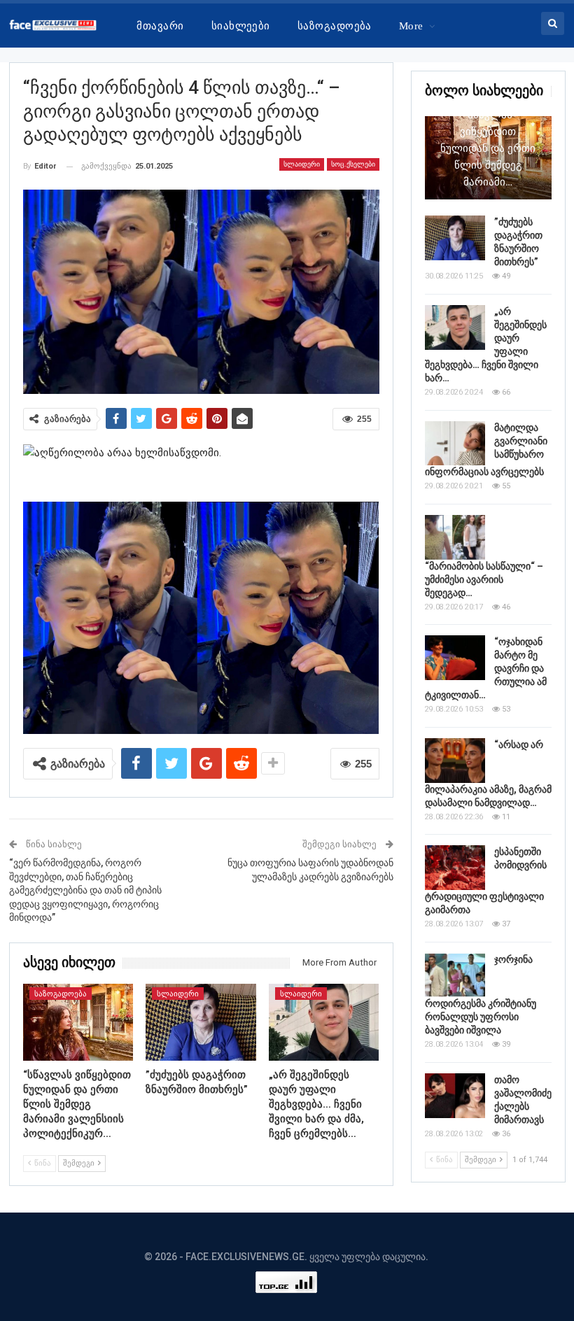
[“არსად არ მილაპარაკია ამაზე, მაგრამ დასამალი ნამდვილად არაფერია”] (455, 760)
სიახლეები (240, 25)
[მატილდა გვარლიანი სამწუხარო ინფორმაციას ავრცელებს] (455, 443)
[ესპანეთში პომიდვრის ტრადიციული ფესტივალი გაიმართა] (455, 867)
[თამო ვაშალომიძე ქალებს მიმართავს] (455, 1095)
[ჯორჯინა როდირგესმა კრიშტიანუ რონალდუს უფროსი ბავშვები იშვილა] (455, 975)
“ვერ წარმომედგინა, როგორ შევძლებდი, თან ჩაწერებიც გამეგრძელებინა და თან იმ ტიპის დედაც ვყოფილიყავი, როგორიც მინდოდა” (85, 890)
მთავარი (159, 25)
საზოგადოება (335, 25)
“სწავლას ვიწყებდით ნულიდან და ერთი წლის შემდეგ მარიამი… (488, 148)
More (411, 25)
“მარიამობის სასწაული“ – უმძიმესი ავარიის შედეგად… (484, 579)
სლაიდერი (302, 164)
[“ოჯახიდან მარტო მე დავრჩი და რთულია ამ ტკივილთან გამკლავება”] (455, 657)
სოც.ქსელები (353, 164)
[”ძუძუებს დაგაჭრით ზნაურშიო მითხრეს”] (201, 1022)
